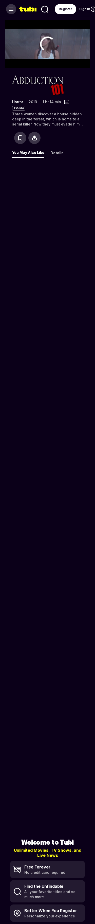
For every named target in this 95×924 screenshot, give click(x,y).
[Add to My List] (20, 138)
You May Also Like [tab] (28, 152)
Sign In (84, 9)
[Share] (34, 138)
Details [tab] (57, 153)
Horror (17, 102)
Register (65, 9)
